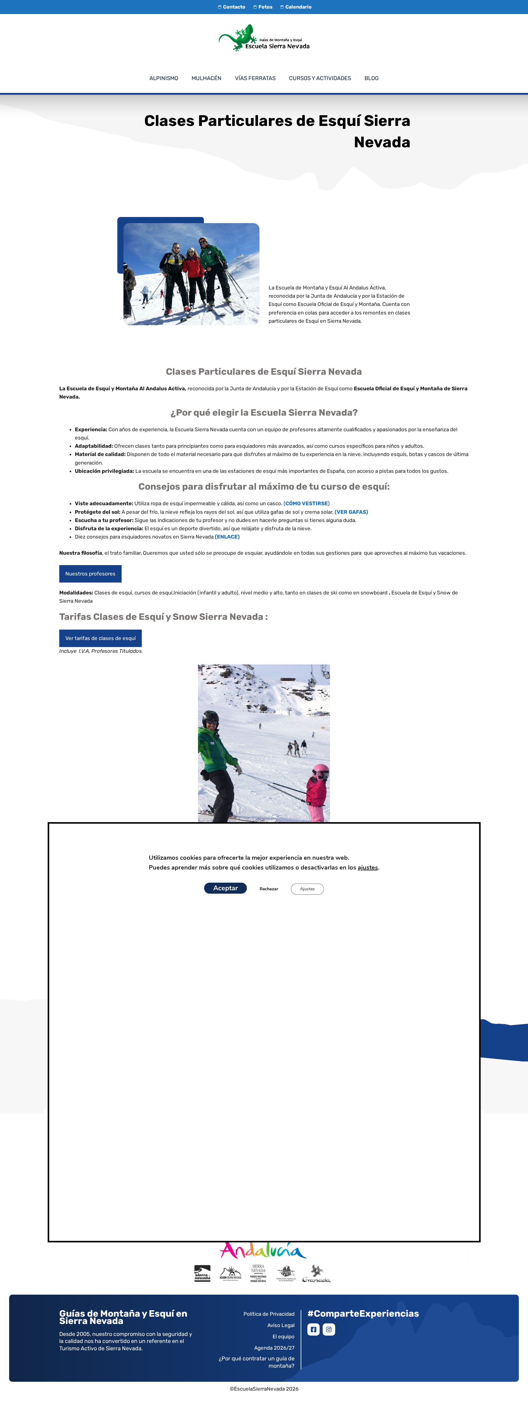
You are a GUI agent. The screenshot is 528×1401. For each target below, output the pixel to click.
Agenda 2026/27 (274, 1348)
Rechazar (269, 889)
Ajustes (307, 889)
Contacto (234, 7)
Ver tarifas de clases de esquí (100, 638)
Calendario (298, 7)
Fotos (265, 7)
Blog (372, 78)
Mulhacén (207, 78)
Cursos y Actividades (320, 78)
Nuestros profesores (90, 574)
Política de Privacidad (269, 1314)
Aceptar (225, 888)
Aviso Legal (281, 1325)
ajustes (368, 868)
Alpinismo (163, 78)
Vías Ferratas (255, 78)
